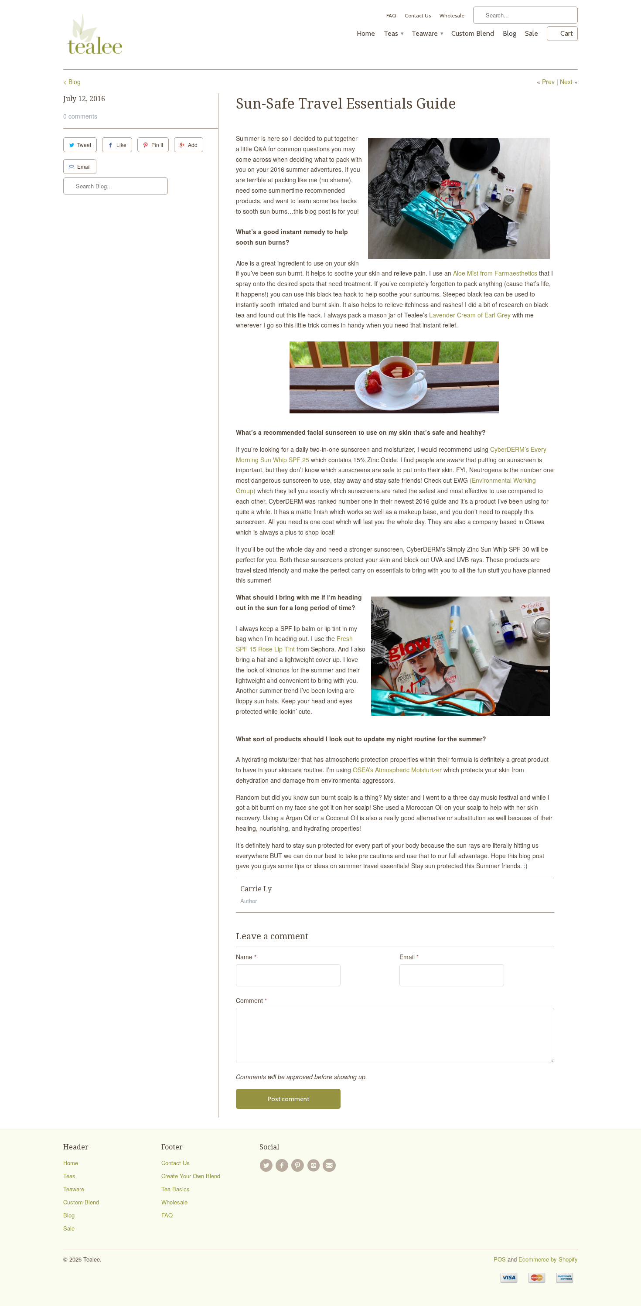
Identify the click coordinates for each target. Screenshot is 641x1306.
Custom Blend (472, 34)
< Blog (72, 81)
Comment (251, 1000)
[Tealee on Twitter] (267, 1165)
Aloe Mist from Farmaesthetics (495, 273)
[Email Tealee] (330, 1165)
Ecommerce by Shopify (548, 1259)
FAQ (391, 15)
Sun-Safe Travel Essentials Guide (346, 103)
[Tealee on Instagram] (315, 1165)
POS (500, 1259)
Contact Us (418, 15)
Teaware (427, 34)
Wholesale (452, 15)
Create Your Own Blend (190, 1176)
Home (366, 34)
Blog (509, 34)
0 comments (80, 116)
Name (246, 956)
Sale (531, 34)
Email (84, 166)
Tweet (84, 144)
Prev (548, 81)
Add (193, 144)
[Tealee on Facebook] (283, 1165)
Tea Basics (175, 1189)
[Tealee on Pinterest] (299, 1165)
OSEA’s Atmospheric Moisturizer (397, 769)
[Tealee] (90, 35)
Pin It (157, 144)
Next (566, 81)
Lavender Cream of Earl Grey (470, 314)
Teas (393, 34)
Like (121, 144)
